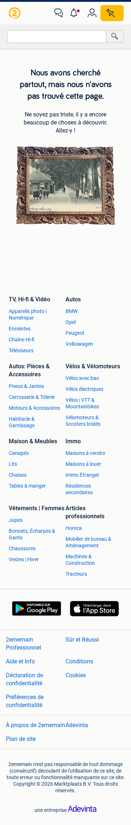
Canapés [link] (19, 453)
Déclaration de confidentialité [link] (24, 679)
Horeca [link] (74, 528)
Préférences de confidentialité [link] (25, 701)
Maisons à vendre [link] (85, 453)
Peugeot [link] (75, 333)
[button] (75, 13)
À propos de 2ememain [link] (35, 725)
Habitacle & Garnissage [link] (22, 422)
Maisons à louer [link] (83, 464)
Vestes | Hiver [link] (24, 559)
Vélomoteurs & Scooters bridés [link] (83, 421)
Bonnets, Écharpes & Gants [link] (32, 534)
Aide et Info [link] (20, 661)
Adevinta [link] (77, 725)
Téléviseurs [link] (21, 350)
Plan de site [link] (21, 738)
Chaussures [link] (22, 548)
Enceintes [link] (20, 329)
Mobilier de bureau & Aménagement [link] (88, 542)
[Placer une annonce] (112, 13)
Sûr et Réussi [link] (82, 639)
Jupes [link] (16, 520)
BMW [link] (72, 311)
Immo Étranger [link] (82, 475)
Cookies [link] (76, 675)
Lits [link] (13, 464)
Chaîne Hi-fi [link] (22, 339)
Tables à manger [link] (27, 486)
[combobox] (56, 36)
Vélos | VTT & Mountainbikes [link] (82, 403)
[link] (15, 13)
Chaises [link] (18, 475)
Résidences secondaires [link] (79, 489)
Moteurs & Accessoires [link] (34, 408)
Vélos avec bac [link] (82, 378)
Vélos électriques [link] (84, 389)
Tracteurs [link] (76, 574)
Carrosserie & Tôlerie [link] (32, 397)
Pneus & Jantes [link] (26, 386)
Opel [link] (71, 322)
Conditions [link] (79, 661)
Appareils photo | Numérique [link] (28, 314)
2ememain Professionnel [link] (23, 643)
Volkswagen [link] (79, 344)
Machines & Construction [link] (80, 560)
